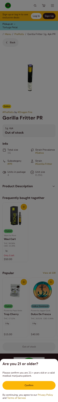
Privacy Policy (45, 395)
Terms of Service (16, 398)
